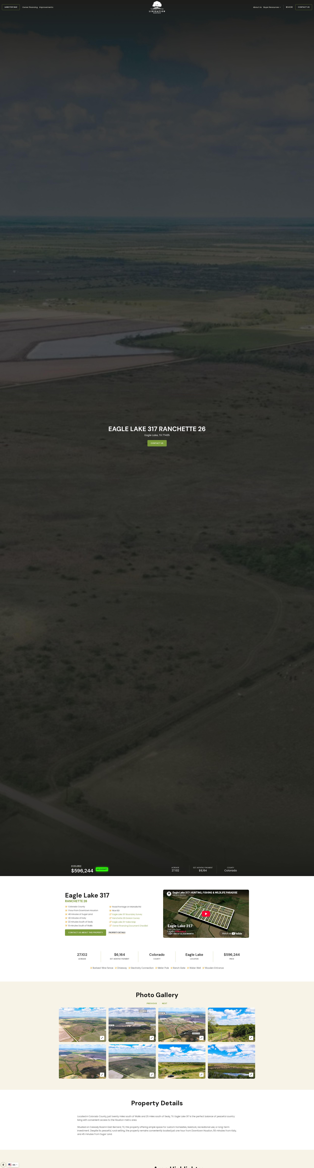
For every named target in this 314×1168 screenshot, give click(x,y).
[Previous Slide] (152, 1003)
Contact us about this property (85, 932)
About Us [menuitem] (257, 7)
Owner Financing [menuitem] (30, 7)
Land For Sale (11, 7)
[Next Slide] (164, 1003)
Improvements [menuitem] (46, 7)
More (290, 7)
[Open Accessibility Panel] (3, 1164)
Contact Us (303, 7)
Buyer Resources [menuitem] (271, 7)
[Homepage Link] (157, 7)
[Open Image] (82, 1025)
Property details (117, 932)
